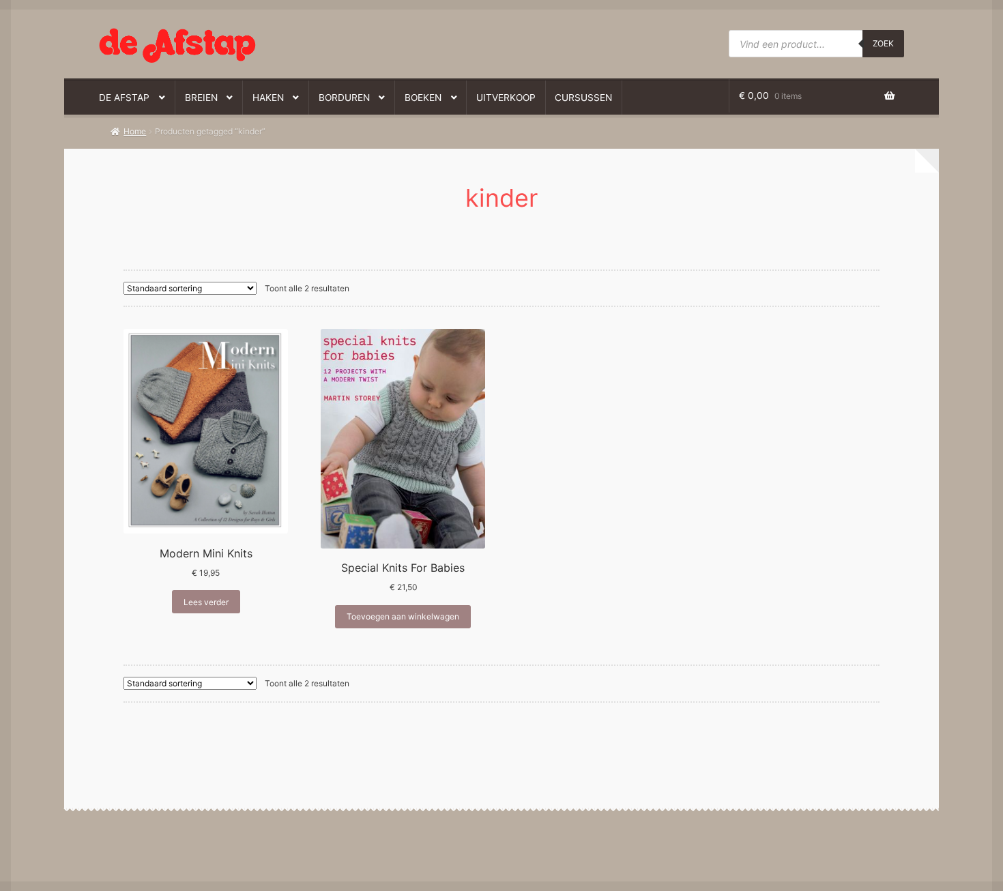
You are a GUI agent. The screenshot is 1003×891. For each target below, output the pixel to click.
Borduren (344, 97)
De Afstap (124, 97)
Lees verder (206, 602)
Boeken (423, 97)
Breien (201, 97)
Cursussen (583, 97)
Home (134, 131)
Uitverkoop (506, 97)
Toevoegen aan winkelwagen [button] (403, 616)
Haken (268, 97)
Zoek (883, 43)
